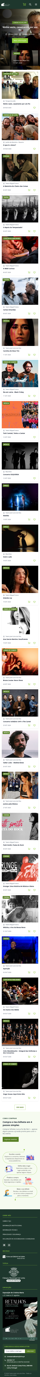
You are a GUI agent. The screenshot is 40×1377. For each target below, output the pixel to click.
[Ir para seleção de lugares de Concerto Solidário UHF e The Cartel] (29, 725)
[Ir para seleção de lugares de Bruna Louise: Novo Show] (29, 684)
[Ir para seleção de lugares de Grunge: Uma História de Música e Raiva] (29, 890)
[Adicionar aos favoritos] (34, 107)
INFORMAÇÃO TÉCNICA (10, 1230)
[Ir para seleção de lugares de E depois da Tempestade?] (29, 231)
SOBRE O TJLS (7, 1221)
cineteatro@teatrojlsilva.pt (16, 1356)
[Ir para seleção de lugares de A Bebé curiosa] (29, 272)
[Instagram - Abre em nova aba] (9, 1245)
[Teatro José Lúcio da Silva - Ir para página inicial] (8, 4)
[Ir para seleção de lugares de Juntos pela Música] (29, 807)
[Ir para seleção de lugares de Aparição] (29, 972)
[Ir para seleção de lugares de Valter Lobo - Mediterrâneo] (29, 766)
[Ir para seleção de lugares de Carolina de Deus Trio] (29, 354)
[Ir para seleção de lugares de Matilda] (29, 519)
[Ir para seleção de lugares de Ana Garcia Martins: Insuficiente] (29, 643)
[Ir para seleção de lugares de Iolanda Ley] (29, 601)
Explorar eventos (10, 1139)
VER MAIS (20, 1107)
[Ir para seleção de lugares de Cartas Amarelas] (29, 313)
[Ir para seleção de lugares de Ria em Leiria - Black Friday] (29, 395)
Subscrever (30, 1351)
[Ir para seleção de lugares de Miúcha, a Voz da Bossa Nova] (29, 931)
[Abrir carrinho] (24, 4)
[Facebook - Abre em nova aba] (4, 1245)
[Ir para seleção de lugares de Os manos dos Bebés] (29, 1013)
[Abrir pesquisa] (30, 4)
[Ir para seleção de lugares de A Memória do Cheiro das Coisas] (29, 190)
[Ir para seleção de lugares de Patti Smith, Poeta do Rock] (29, 849)
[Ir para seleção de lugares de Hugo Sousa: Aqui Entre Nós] (29, 1097)
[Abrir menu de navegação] (36, 4)
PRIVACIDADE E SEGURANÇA (12, 1234)
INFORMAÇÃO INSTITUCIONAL (12, 1225)
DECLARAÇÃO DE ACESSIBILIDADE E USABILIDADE (19, 1239)
